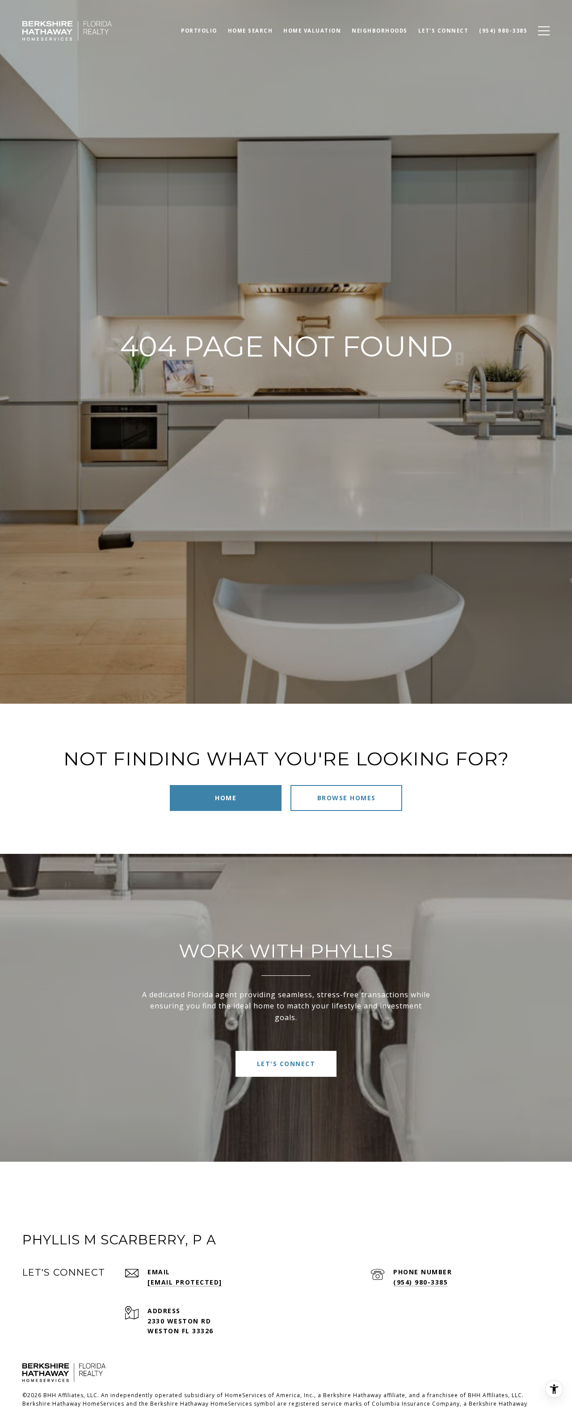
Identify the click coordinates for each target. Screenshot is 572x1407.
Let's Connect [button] (286, 1063)
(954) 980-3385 (420, 1282)
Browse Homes (346, 798)
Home (225, 798)
